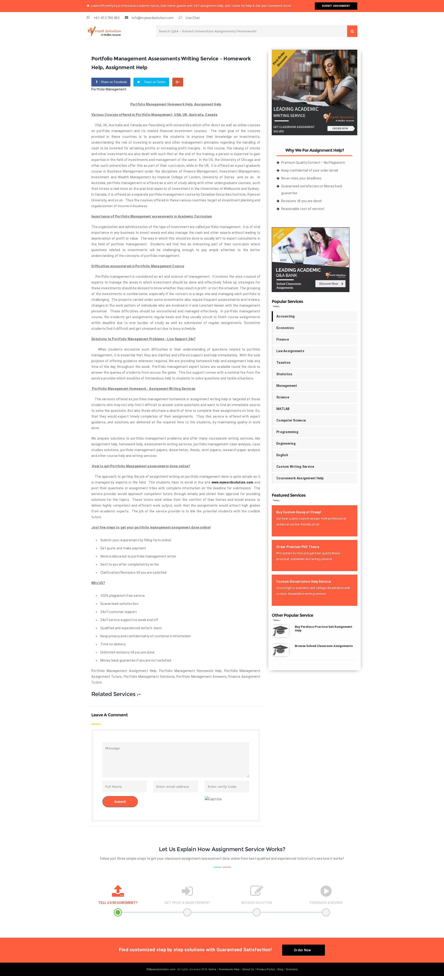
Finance (282, 339)
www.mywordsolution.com (232, 482)
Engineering (286, 443)
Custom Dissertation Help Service (303, 581)
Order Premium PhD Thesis (297, 547)
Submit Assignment (336, 5)
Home (212, 969)
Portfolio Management (108, 89)
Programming (287, 432)
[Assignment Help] (110, 30)
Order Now (302, 950)
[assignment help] (314, 92)
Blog (280, 969)
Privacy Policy (266, 969)
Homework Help (229, 969)
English (282, 455)
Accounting (285, 316)
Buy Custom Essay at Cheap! (298, 512)
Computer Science (291, 420)
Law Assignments (290, 351)
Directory (292, 969)
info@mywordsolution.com (152, 18)
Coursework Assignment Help (300, 478)
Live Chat (193, 18)
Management (286, 386)
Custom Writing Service (295, 466)
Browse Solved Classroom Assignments (324, 646)
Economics (285, 328)
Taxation (283, 362)
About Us (248, 969)
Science (282, 397)
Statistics (284, 374)
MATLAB (283, 409)
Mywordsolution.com (162, 969)
